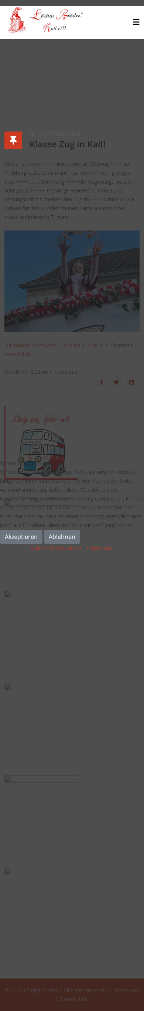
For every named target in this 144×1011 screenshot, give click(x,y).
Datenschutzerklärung (56, 547)
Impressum (100, 547)
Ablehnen (62, 537)
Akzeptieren (21, 537)
